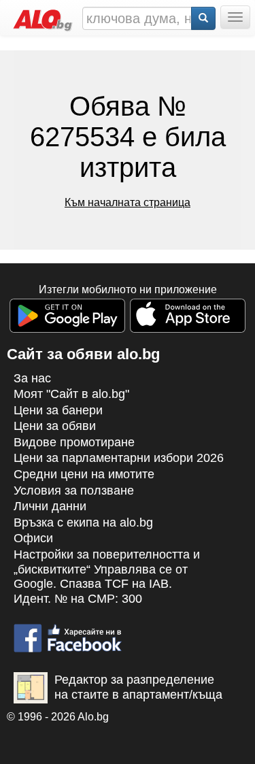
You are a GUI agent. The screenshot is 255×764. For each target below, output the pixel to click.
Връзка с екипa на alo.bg (83, 522)
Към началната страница (127, 202)
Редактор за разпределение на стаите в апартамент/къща (138, 687)
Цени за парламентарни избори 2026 (119, 458)
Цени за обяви (55, 426)
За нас (32, 378)
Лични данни (50, 506)
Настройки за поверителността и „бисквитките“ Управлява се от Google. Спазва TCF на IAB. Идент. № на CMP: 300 (107, 576)
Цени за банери (58, 410)
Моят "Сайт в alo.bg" (71, 394)
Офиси (33, 538)
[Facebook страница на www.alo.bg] (68, 632)
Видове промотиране (74, 442)
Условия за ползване (74, 490)
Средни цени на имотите (84, 474)
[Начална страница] (40, 17)
